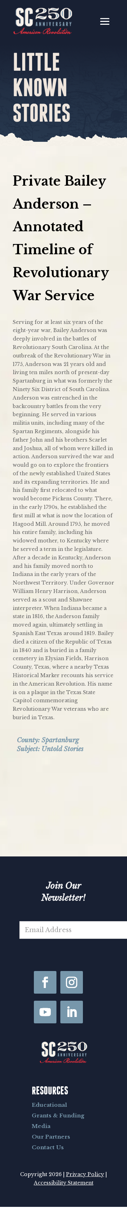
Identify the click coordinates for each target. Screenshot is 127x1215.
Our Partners (51, 1136)
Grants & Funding (58, 1115)
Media (41, 1126)
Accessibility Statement (63, 1183)
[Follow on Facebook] (45, 982)
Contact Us (48, 1147)
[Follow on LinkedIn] (71, 1012)
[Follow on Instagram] (71, 982)
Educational (49, 1104)
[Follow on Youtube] (45, 1012)
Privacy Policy (85, 1174)
